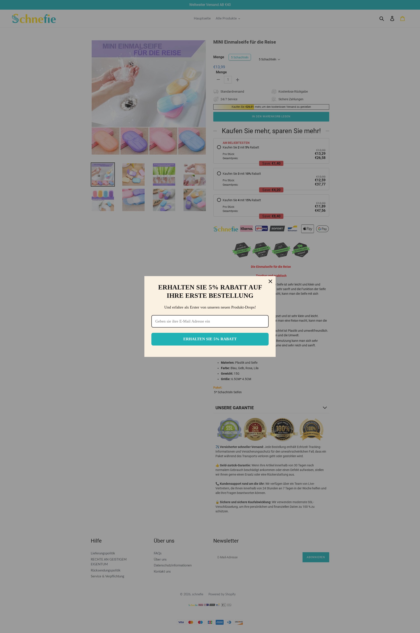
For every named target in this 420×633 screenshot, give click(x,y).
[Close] (270, 281)
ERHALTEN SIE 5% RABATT (210, 339)
